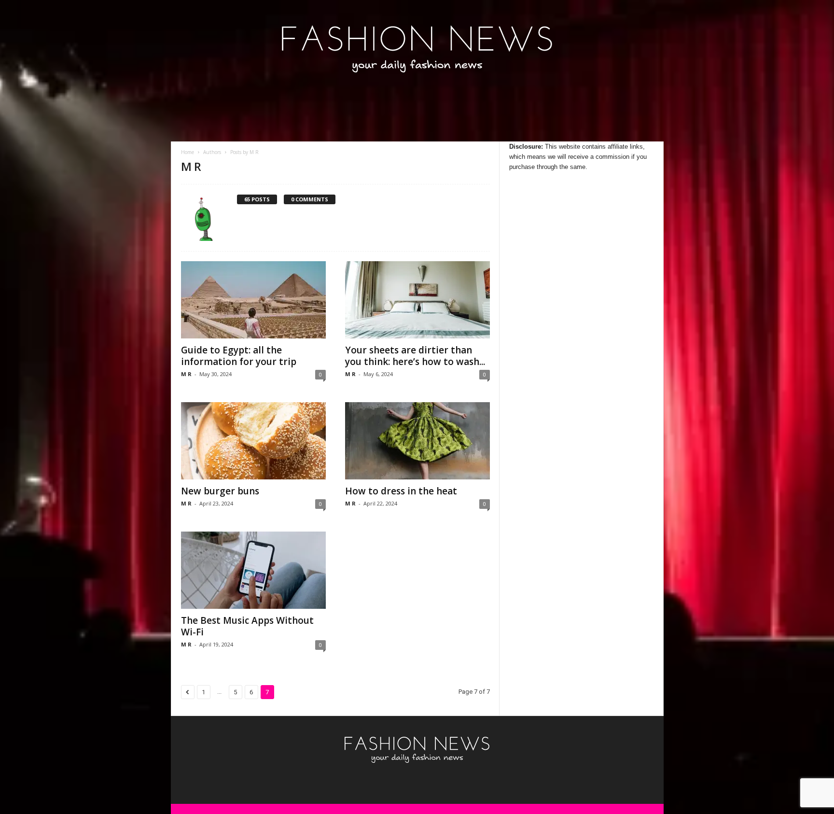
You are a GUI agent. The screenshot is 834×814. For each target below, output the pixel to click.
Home (187, 152)
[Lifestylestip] (417, 48)
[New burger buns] (253, 440)
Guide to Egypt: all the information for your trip (238, 356)
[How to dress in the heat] (417, 440)
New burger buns (220, 491)
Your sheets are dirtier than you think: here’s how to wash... (415, 356)
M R (186, 374)
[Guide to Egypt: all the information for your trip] (253, 299)
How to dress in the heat (401, 491)
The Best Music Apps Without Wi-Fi (247, 626)
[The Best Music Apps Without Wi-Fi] (253, 570)
